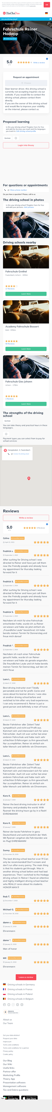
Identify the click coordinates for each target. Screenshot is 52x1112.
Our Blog (7, 1060)
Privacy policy (8, 1051)
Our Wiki (7, 1064)
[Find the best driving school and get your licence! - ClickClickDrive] (11, 13)
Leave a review (26, 977)
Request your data (10, 1038)
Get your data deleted (11, 1035)
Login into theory (26, 145)
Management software (14, 1086)
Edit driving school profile (26, 131)
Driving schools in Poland (20, 994)
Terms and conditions (11, 1045)
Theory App (9, 1078)
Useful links (8, 1067)
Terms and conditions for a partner (16, 1048)
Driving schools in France (20, 989)
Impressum (7, 1041)
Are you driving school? (9, 19)
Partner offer (9, 1071)
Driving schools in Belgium (20, 998)
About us (7, 1019)
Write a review (39, 62)
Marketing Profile (11, 1075)
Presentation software (14, 1082)
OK (47, 5)
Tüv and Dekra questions (15, 1089)
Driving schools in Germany (21, 984)
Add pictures (29, 207)
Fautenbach (10, 24)
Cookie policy (33, 6)
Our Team (8, 1023)
